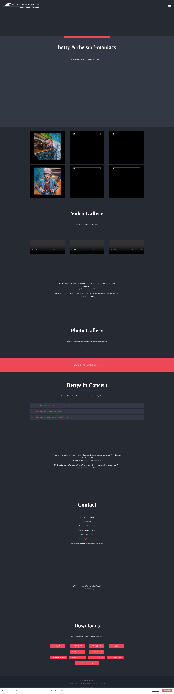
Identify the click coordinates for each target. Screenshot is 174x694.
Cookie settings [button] (156, 691)
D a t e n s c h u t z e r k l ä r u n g (87, 680)
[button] (87, 405)
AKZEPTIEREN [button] (167, 691)
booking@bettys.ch (87, 539)
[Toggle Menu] (169, 6)
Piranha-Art (102, 683)
